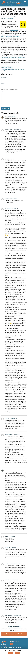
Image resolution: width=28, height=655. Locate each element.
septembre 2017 (14, 30)
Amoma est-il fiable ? (7, 67)
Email (2, 83)
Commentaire (4, 91)
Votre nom (4, 77)
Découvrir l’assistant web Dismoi (14, 634)
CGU (14, 647)
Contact (18, 647)
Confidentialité (8, 647)
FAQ (2, 647)
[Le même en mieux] (5, 644)
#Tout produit (10, 18)
